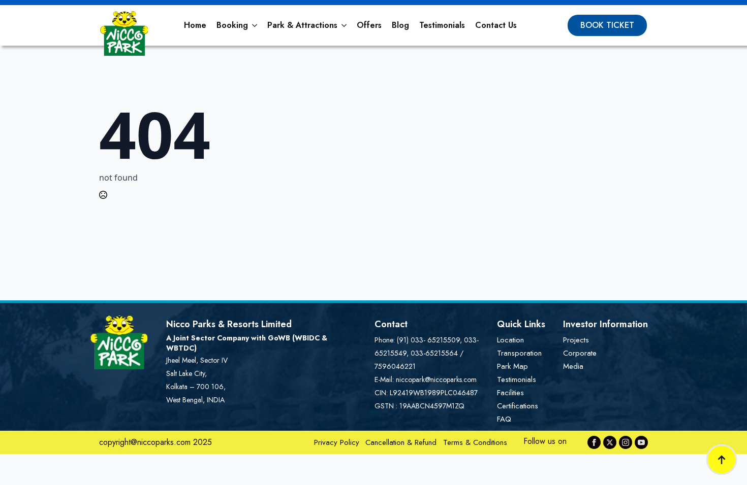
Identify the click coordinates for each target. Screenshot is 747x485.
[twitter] (609, 442)
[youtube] (641, 442)
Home (195, 25)
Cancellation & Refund (401, 442)
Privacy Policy (336, 442)
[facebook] (594, 442)
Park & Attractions (302, 25)
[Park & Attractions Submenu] (344, 25)
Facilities (510, 392)
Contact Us (496, 25)
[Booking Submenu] (255, 25)
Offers (369, 25)
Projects (576, 339)
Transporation (519, 353)
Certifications (517, 405)
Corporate (580, 353)
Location (510, 339)
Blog (400, 25)
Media (573, 366)
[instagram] (625, 442)
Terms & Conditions (475, 442)
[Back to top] (721, 459)
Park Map (512, 366)
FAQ (504, 419)
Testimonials (442, 25)
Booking (232, 25)
